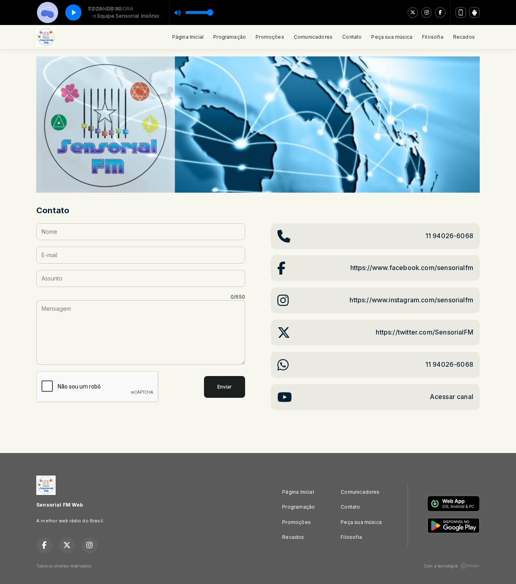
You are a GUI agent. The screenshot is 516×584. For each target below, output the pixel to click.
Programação (229, 37)
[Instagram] (426, 12)
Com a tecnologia (441, 565)
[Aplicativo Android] (474, 12)
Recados (464, 37)
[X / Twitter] (413, 12)
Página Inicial (188, 37)
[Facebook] (440, 12)
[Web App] (461, 12)
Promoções (270, 37)
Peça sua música (391, 37)
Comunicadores (313, 37)
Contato (352, 37)
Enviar (224, 387)
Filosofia (432, 37)
